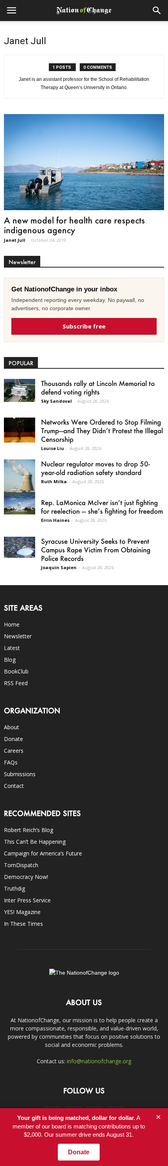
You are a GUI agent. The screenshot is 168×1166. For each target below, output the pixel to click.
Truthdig (14, 888)
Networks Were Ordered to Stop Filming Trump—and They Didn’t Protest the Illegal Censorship (102, 430)
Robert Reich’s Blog (28, 830)
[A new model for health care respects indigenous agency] (84, 162)
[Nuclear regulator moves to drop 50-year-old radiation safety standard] (19, 478)
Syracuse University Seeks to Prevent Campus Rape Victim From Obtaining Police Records (95, 549)
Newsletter (18, 636)
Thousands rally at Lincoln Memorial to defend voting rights (98, 387)
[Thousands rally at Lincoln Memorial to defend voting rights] (19, 390)
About (11, 727)
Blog (10, 659)
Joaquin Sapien (59, 567)
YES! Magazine (22, 912)
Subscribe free (84, 326)
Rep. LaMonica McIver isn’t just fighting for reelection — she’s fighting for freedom (102, 506)
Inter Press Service (27, 900)
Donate (13, 739)
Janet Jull (14, 240)
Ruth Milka (54, 481)
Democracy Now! (26, 876)
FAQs (11, 762)
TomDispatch (21, 865)
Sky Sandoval (56, 401)
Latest (12, 648)
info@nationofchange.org (99, 1061)
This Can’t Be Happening (35, 841)
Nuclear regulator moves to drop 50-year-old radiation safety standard (95, 468)
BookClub (16, 671)
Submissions (20, 774)
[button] (157, 10)
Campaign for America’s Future (43, 853)
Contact (14, 785)
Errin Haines (55, 520)
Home (12, 624)
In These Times (23, 923)
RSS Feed (16, 683)
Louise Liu (52, 448)
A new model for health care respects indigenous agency (74, 225)
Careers (13, 750)
